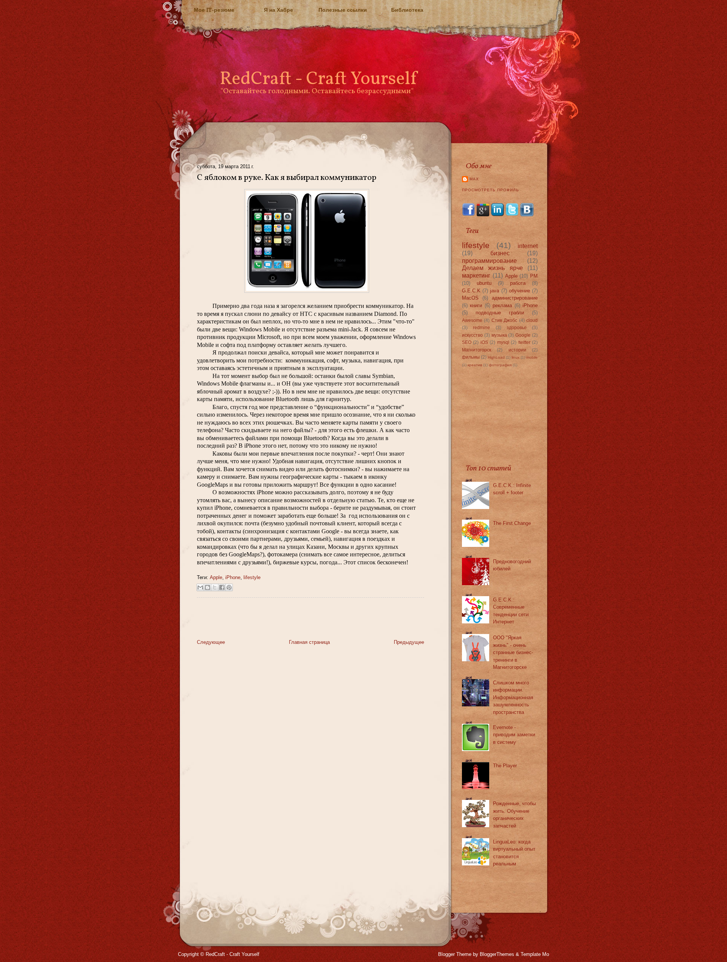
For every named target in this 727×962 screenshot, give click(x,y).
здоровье (517, 327)
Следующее (211, 642)
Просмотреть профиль (490, 190)
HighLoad (496, 357)
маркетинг (476, 275)
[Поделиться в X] (214, 587)
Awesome (472, 320)
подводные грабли (500, 312)
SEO (466, 342)
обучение (519, 291)
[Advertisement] (285, 620)
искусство (472, 335)
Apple (216, 577)
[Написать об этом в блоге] (207, 587)
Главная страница (309, 642)
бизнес (500, 253)
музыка (499, 335)
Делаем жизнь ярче (492, 268)
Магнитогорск (476, 349)
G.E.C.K (471, 291)
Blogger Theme (454, 954)
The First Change (512, 523)
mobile (532, 357)
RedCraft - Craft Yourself (318, 79)
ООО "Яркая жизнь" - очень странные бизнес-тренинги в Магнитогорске (513, 652)
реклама (502, 305)
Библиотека (407, 10)
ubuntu (484, 283)
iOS (484, 342)
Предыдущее (409, 642)
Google (522, 335)
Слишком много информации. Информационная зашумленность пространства (513, 697)
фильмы (471, 357)
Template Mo (535, 954)
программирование (489, 261)
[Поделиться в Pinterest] (229, 587)
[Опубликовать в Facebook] (222, 587)
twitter (524, 342)
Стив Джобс (504, 320)
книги (476, 305)
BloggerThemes (497, 954)
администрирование (515, 298)
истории (517, 349)
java (494, 291)
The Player (505, 765)
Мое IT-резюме (214, 10)
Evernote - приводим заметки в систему (514, 735)
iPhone (232, 577)
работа (518, 283)
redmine (481, 327)
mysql (503, 342)
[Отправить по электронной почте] (200, 587)
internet (528, 246)
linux (516, 357)
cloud (532, 320)
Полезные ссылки (342, 10)
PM (534, 276)
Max (474, 179)
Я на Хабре (278, 10)
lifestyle (252, 577)
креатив (475, 365)
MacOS (470, 298)
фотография (500, 365)
